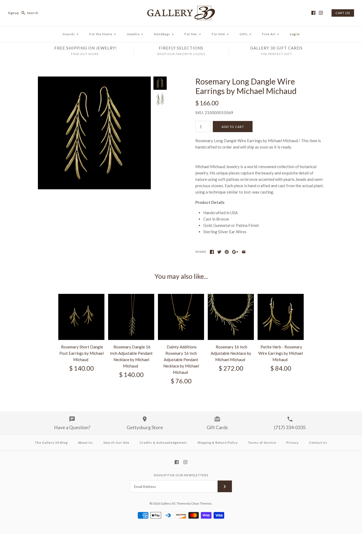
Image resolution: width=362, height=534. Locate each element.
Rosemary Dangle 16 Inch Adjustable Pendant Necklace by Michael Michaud (131, 356)
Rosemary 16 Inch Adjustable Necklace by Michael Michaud (231, 353)
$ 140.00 (81, 368)
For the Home (102, 34)
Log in (295, 34)
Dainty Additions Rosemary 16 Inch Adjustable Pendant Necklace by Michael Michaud (181, 359)
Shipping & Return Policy (217, 443)
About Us (85, 443)
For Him (220, 34)
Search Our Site (116, 443)
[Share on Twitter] (219, 252)
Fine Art (270, 34)
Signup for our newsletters (181, 475)
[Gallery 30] (181, 8)
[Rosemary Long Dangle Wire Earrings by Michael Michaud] (94, 79)
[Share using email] (244, 252)
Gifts (245, 34)
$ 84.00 (280, 368)
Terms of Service (262, 443)
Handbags (164, 34)
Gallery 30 (168, 503)
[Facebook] (313, 13)
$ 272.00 (231, 368)
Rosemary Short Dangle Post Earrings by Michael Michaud (81, 353)
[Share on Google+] (235, 252)
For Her (192, 34)
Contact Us (318, 443)
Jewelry (135, 34)
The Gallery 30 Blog (51, 443)
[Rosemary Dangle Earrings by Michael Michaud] (160, 99)
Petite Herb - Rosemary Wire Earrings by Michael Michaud (280, 353)
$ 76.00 (181, 381)
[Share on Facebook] (212, 252)
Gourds (71, 34)
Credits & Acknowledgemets (163, 443)
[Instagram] (321, 13)
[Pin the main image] (227, 252)
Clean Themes (201, 503)
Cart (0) (342, 13)
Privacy (292, 443)
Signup (13, 13)
